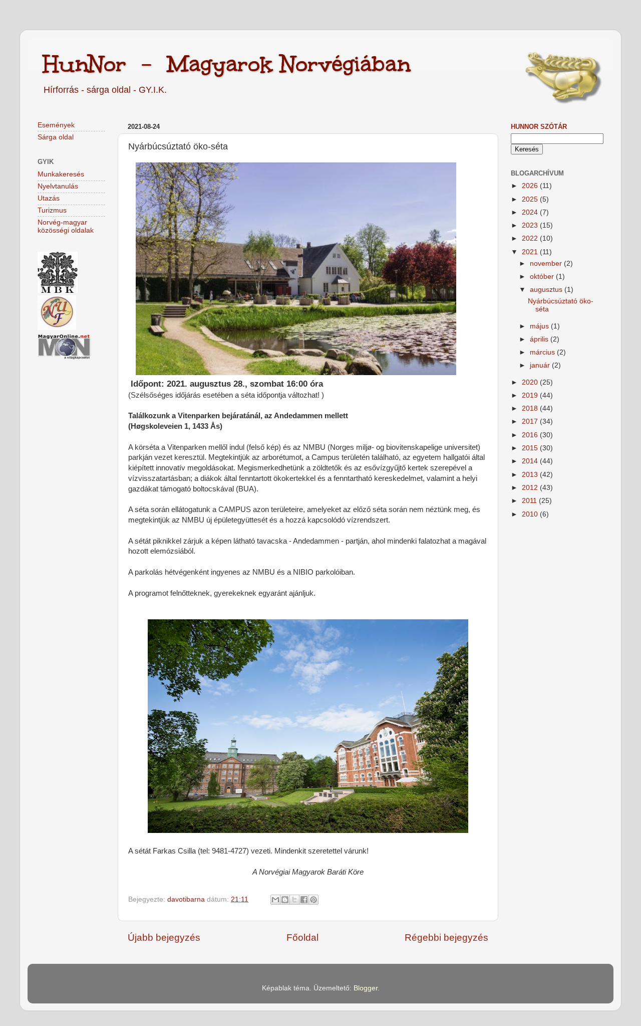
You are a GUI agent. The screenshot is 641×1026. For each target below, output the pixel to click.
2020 (531, 382)
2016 (531, 435)
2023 (531, 225)
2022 (531, 238)
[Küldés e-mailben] (275, 900)
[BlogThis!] (285, 900)
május (540, 326)
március (543, 352)
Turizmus (52, 210)
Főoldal (302, 937)
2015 (531, 448)
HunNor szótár (539, 126)
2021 (531, 252)
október (543, 276)
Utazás (49, 198)
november (547, 263)
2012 (531, 487)
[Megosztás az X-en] (294, 900)
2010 (531, 514)
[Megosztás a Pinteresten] (313, 900)
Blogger (366, 988)
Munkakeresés (61, 174)
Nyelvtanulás (58, 186)
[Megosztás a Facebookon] (304, 900)
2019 (531, 395)
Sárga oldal (56, 137)
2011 (530, 500)
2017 (531, 421)
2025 (531, 199)
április (540, 339)
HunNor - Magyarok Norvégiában (227, 64)
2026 (531, 186)
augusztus (547, 289)
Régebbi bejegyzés (446, 937)
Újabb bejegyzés (164, 937)
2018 (531, 408)
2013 (531, 474)
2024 (531, 212)
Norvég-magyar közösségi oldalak (66, 226)
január (541, 365)
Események (56, 125)
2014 (531, 461)
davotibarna (187, 899)
